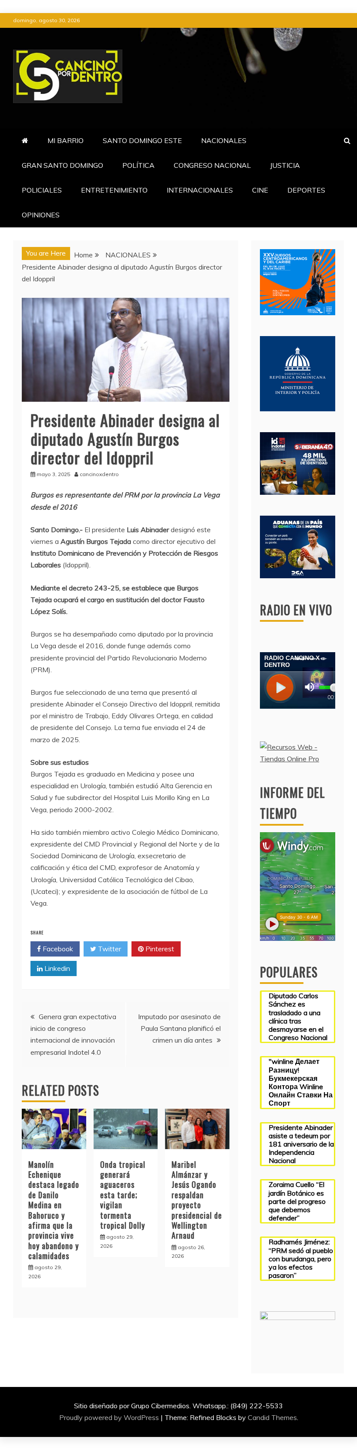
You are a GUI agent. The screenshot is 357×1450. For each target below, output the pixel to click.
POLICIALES (42, 190)
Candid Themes (272, 1417)
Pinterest (159, 948)
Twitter (108, 948)
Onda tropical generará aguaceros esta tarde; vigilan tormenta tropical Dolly (122, 1195)
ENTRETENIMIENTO (114, 190)
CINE (260, 190)
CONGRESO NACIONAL (212, 165)
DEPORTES (306, 190)
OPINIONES (41, 214)
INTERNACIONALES (200, 190)
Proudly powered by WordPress (110, 1417)
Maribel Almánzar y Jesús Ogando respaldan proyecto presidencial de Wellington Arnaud (197, 1200)
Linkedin (56, 968)
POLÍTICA (138, 165)
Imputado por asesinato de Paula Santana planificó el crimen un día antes (179, 1028)
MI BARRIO (65, 140)
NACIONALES (223, 140)
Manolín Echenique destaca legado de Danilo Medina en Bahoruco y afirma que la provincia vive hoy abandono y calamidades (53, 1210)
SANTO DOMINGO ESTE (142, 140)
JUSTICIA (285, 165)
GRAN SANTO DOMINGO (62, 165)
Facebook (57, 948)
